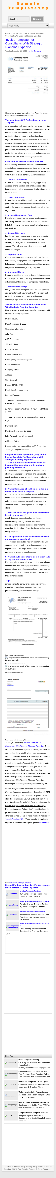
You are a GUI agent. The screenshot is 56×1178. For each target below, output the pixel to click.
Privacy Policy (31, 1167)
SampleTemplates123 (14, 819)
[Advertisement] (28, 853)
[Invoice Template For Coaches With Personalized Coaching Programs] (12, 928)
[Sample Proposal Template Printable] (11, 1115)
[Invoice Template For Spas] (12, 893)
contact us (44, 823)
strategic (21, 882)
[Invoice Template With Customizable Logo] (12, 906)
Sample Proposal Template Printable (33, 1113)
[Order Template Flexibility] (11, 1062)
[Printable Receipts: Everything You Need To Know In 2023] (11, 1073)
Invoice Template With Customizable (34, 901)
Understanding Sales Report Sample (33, 1092)
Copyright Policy (18, 1167)
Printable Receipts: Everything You (32, 1071)
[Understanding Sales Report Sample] (11, 1096)
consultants (13, 882)
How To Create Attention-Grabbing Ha (33, 1102)
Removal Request (45, 1167)
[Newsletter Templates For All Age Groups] (11, 1084)
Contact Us (7, 1167)
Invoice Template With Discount (32, 912)
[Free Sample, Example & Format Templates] (27, 12)
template (28, 882)
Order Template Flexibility (28, 1060)
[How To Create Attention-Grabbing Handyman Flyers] (11, 1104)
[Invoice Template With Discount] (12, 914)
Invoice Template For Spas (30, 891)
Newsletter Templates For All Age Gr (33, 1082)
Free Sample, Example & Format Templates (34, 1169)
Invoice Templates (20, 33)
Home (7, 33)
